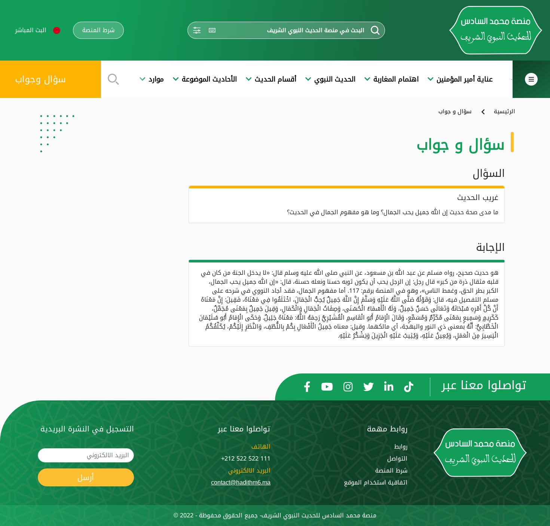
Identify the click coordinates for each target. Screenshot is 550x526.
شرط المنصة (98, 30)
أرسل (85, 477)
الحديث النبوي (334, 79)
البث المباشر (30, 30)
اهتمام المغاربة (396, 79)
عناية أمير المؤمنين (465, 79)
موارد (156, 79)
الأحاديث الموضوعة (209, 79)
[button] (56, 30)
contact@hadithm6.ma (241, 482)
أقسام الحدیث (275, 79)
